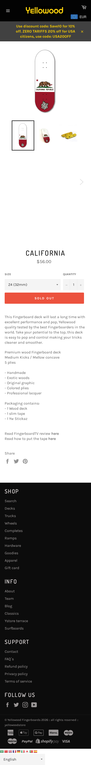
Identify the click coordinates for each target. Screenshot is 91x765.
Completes (14, 530)
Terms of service (18, 681)
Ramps (11, 538)
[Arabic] (2, 751)
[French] (15, 751)
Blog (8, 606)
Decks (10, 508)
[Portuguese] (31, 751)
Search (11, 501)
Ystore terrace (16, 621)
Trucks (10, 516)
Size (8, 274)
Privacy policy (16, 674)
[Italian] (23, 751)
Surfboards (14, 628)
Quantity (69, 274)
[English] (10, 751)
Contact (11, 651)
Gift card (12, 568)
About (10, 591)
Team (9, 598)
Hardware (13, 545)
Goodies (11, 553)
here (55, 433)
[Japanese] (27, 751)
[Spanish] (36, 751)
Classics (12, 613)
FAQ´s (9, 659)
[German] (19, 751)
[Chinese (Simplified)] (6, 751)
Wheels (11, 523)
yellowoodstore (15, 725)
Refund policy (16, 666)
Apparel (11, 560)
